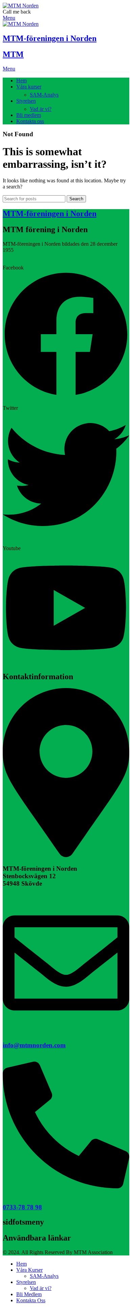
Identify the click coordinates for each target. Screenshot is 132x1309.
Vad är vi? (40, 109)
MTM (13, 54)
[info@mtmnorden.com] (66, 1024)
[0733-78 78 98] (66, 1186)
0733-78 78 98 (22, 1207)
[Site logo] (21, 5)
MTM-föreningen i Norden (49, 38)
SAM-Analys (44, 95)
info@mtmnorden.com (34, 1045)
